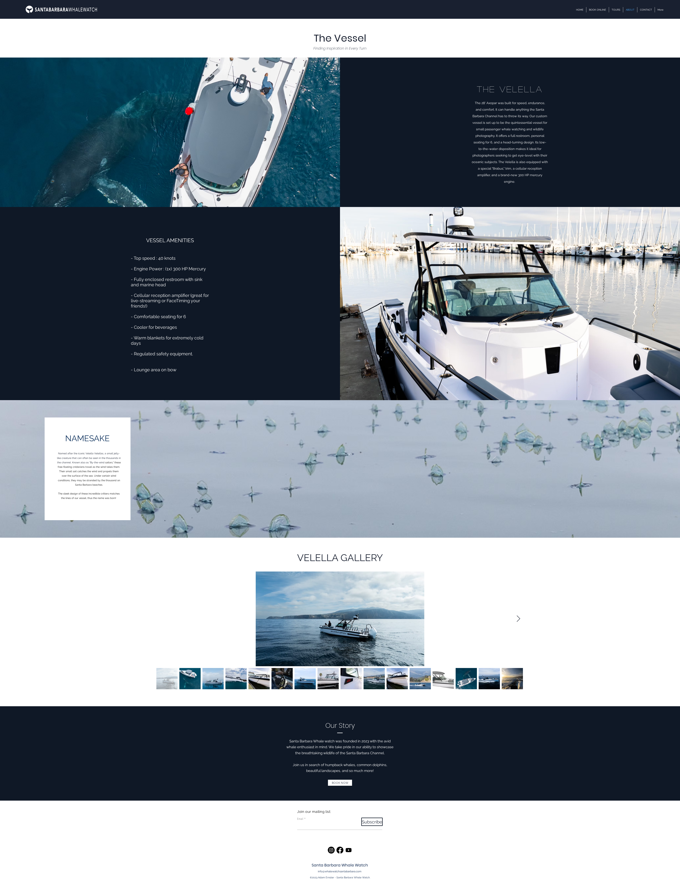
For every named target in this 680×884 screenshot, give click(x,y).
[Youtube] (348, 850)
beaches (97, 484)
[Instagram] (331, 850)
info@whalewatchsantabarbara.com (339, 871)
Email (300, 819)
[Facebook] (339, 850)
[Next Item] (518, 618)
